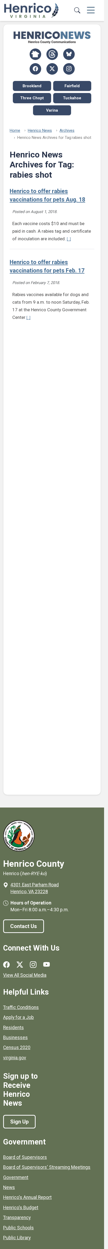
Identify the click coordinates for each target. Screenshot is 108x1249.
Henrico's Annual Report (27, 1197)
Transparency (17, 1217)
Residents (13, 1027)
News (9, 1187)
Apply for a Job (18, 1017)
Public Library (17, 1237)
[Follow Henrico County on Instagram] (69, 69)
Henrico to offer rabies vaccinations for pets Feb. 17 (47, 266)
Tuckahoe (72, 98)
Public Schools (18, 1227)
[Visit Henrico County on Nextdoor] (35, 54)
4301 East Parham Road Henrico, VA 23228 (34, 888)
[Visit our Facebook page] (6, 965)
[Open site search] (77, 10)
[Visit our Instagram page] (33, 965)
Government (15, 1177)
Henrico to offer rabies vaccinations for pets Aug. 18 (47, 195)
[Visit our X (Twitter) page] (20, 965)
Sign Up (19, 1122)
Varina (52, 110)
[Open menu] (91, 10)
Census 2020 (16, 1047)
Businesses (15, 1037)
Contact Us (23, 926)
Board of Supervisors (25, 1157)
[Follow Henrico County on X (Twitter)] (52, 69)
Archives (67, 130)
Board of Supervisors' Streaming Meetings (46, 1167)
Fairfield (72, 86)
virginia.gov (14, 1057)
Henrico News (40, 130)
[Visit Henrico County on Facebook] (35, 69)
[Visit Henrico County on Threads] (52, 54)
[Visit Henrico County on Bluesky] (69, 54)
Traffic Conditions (21, 1007)
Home (15, 130)
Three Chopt (32, 98)
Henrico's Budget (20, 1207)
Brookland (32, 86)
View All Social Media (24, 975)
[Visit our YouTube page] (46, 965)
